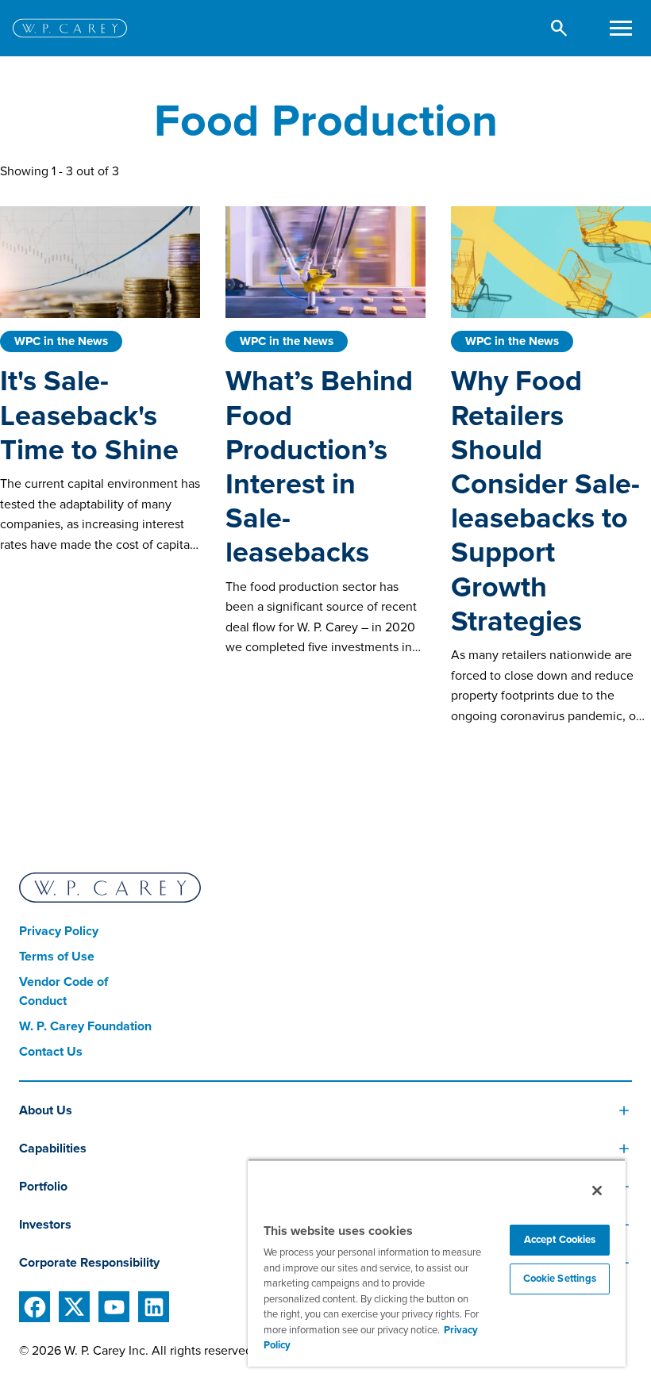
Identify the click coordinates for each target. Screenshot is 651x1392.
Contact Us (51, 1052)
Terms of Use (56, 956)
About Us (45, 1110)
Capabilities (53, 1148)
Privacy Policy (58, 931)
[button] (559, 28)
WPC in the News (61, 341)
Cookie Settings (560, 1278)
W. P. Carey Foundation (85, 1026)
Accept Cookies (560, 1239)
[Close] (597, 1190)
